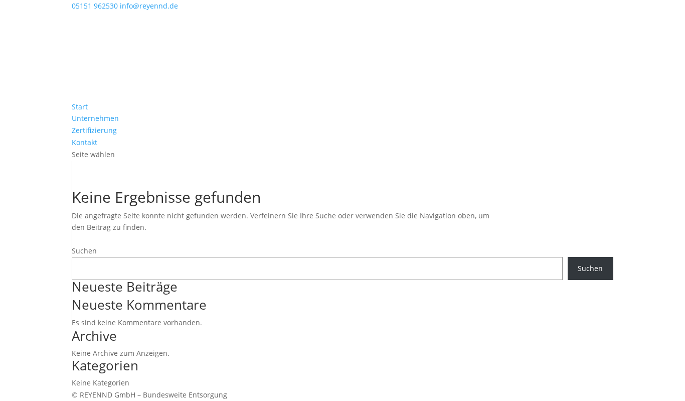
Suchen (84, 250)
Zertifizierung (94, 130)
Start (80, 106)
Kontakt (84, 142)
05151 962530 (95, 6)
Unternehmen (95, 118)
